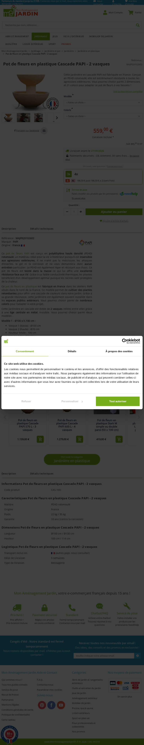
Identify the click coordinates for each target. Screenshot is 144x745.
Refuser (26, 401)
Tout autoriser (117, 401)
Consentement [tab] (25, 351)
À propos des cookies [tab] (119, 351)
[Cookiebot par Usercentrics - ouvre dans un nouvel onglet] (124, 341)
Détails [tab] (72, 351)
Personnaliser (69, 401)
